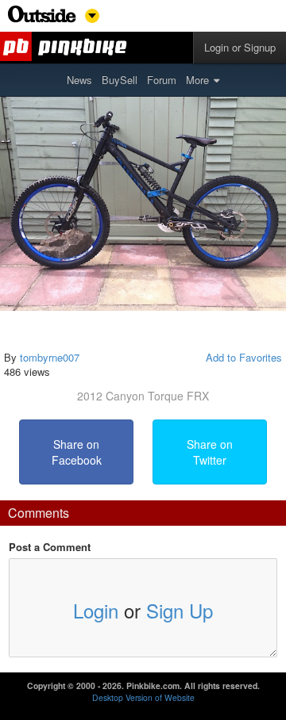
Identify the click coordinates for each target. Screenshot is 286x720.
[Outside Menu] (42, 18)
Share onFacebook (77, 452)
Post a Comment (50, 547)
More (197, 79)
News (79, 79)
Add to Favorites (244, 357)
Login (95, 610)
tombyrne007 (49, 357)
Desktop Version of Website (143, 697)
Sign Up (179, 610)
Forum (161, 79)
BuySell (119, 79)
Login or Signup (240, 47)
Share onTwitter (210, 452)
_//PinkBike (66, 47)
